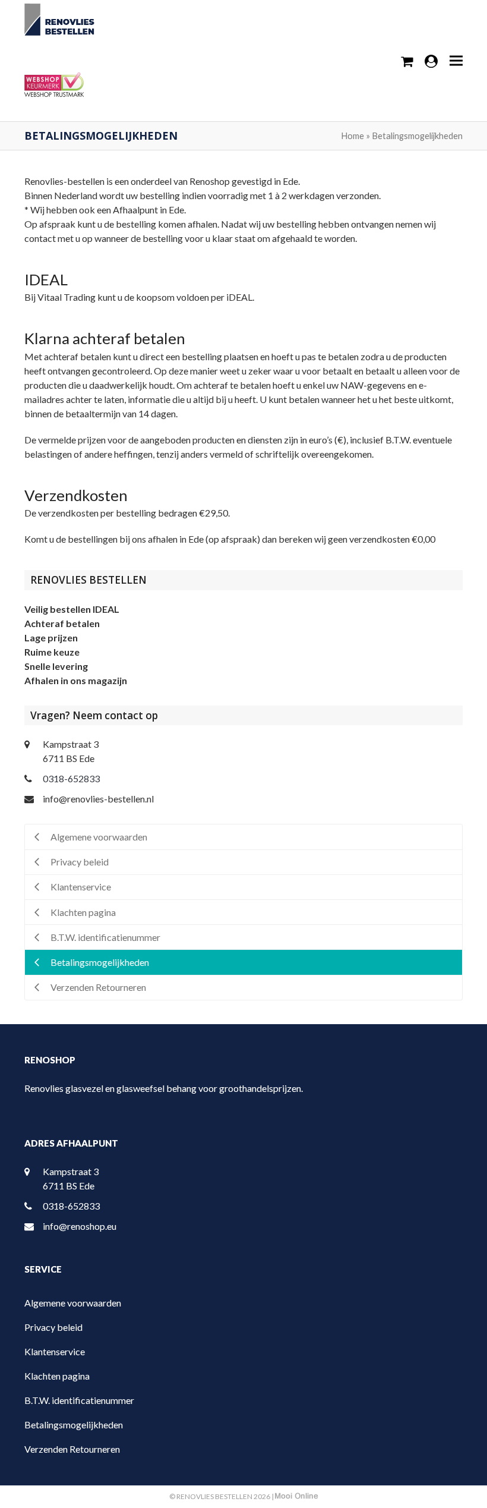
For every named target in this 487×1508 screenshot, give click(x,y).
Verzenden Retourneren (72, 1449)
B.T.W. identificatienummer (79, 1400)
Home (352, 135)
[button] (456, 60)
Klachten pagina (57, 1375)
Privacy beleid (53, 1327)
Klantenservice (54, 1351)
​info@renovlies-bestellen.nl (98, 798)
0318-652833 (71, 778)
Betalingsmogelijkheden (73, 1424)
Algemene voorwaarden (72, 1302)
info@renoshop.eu (79, 1226)
